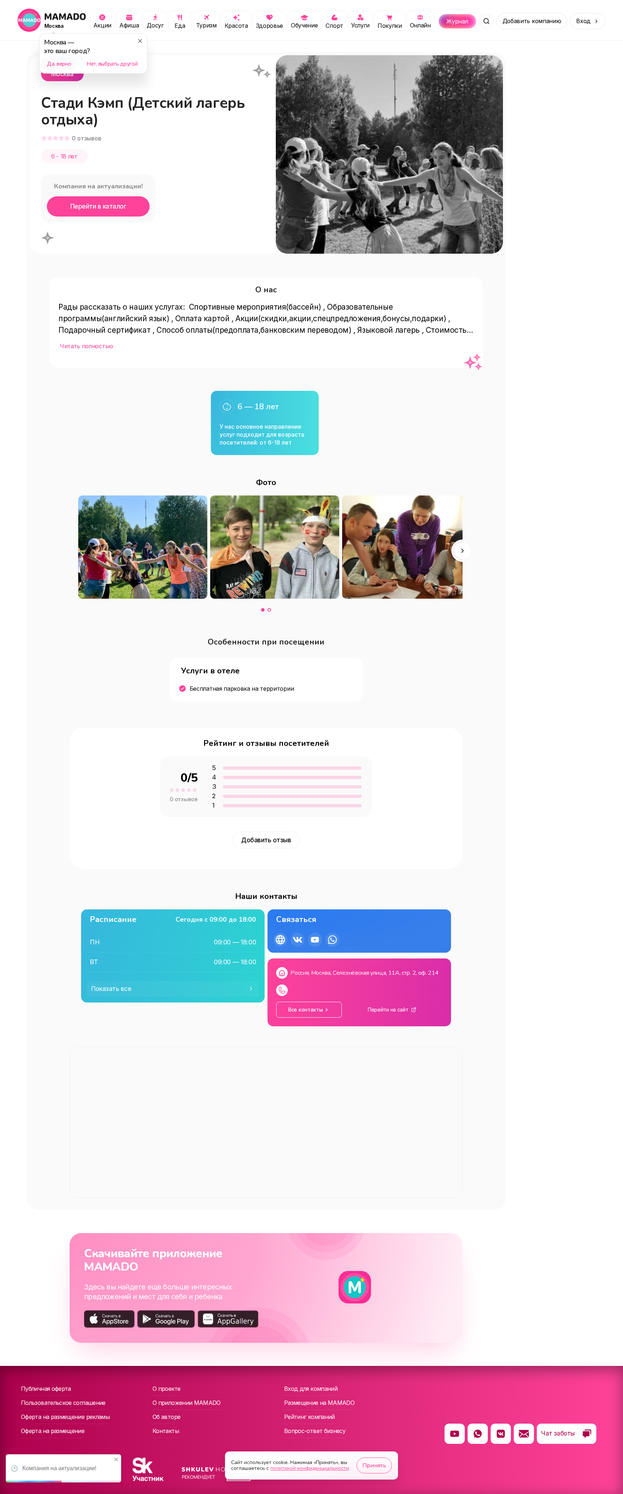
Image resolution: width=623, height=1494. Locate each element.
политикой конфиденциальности (309, 1468)
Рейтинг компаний (309, 1416)
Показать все (111, 988)
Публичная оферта (46, 1388)
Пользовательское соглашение (63, 1402)
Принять (374, 1465)
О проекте (166, 1388)
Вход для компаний (310, 1388)
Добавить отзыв (266, 840)
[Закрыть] (140, 41)
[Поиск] (486, 21)
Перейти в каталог (98, 206)
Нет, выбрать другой (112, 63)
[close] (116, 1459)
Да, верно (59, 63)
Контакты (166, 1430)
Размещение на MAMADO (319, 1402)
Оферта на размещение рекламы (65, 1416)
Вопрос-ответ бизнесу (314, 1430)
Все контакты (305, 1009)
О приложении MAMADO (187, 1402)
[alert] (63, 1468)
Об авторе (166, 1416)
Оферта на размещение (52, 1430)
